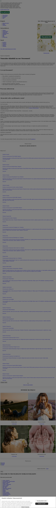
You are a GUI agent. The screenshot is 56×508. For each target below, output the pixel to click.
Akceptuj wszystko (41, 503)
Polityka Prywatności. (25, 506)
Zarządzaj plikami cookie (42, 500)
